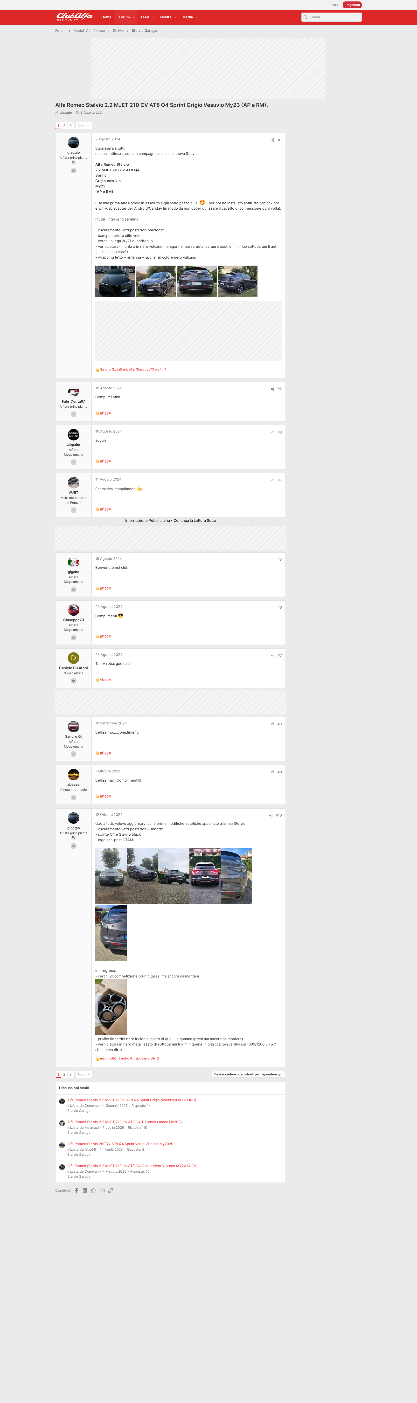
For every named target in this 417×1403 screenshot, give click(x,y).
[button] (133, 17)
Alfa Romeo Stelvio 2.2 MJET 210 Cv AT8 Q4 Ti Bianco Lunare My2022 (125, 1122)
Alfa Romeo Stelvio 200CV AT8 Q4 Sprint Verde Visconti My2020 (120, 1144)
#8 (280, 724)
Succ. (81, 126)
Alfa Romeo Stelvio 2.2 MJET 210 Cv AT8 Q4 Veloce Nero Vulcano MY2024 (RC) (133, 1166)
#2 (280, 389)
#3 (280, 432)
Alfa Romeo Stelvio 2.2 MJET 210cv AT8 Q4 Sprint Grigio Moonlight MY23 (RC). (132, 1100)
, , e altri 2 (129, 1058)
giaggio (66, 112)
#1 (280, 140)
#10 (279, 815)
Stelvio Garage (78, 1110)
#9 (280, 772)
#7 (280, 655)
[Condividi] (273, 140)
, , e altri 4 (133, 369)
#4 (280, 480)
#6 (280, 607)
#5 (280, 559)
